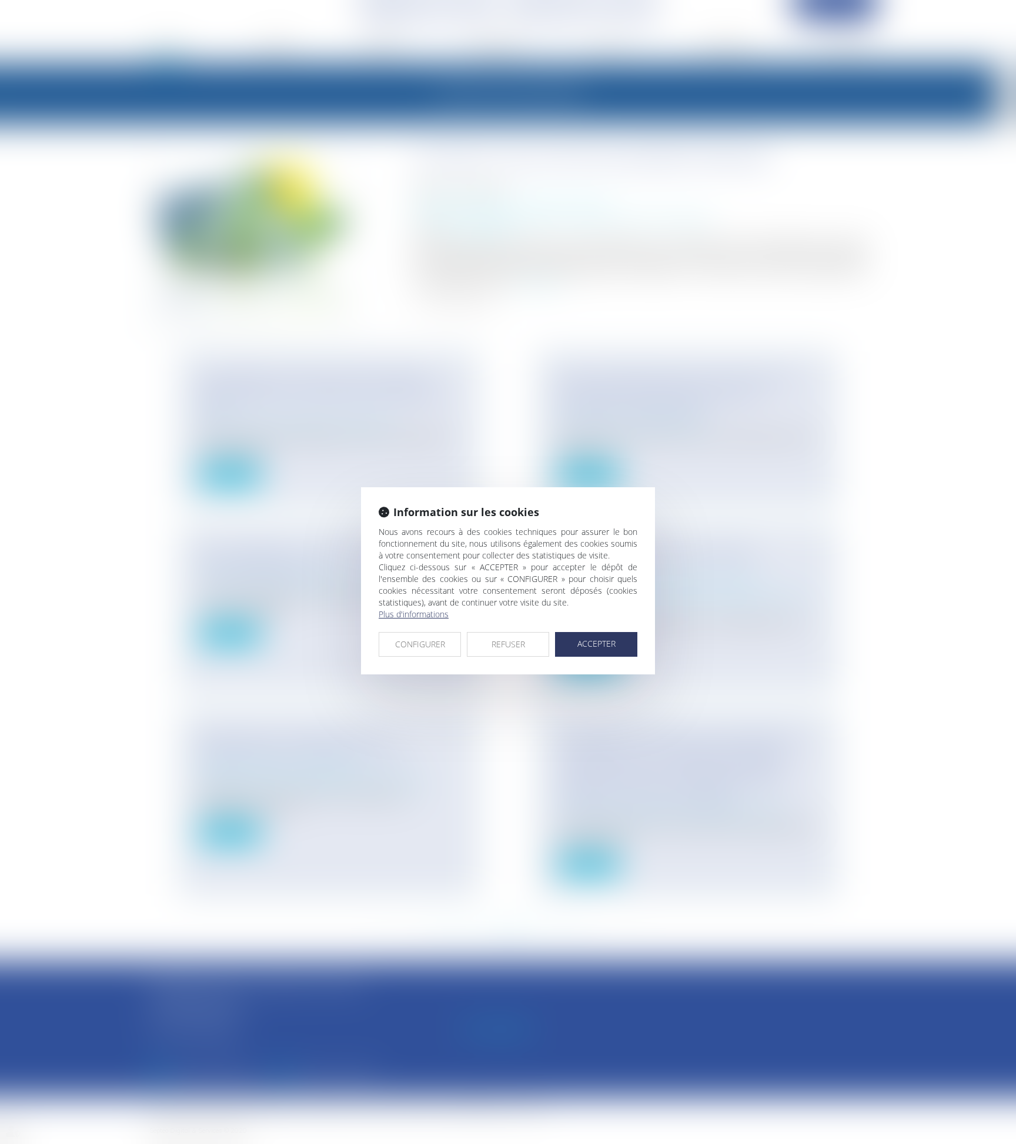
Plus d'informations (414, 614)
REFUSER (508, 644)
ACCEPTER (596, 643)
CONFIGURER (420, 644)
